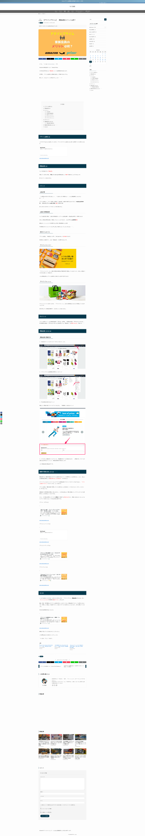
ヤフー (92, 34)
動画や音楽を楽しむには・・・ (51, 125)
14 (100, 57)
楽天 (92, 43)
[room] (103, 2)
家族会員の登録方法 (50, 123)
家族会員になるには (49, 121)
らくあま (72, 6)
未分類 (93, 41)
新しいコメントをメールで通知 (45, 808)
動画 (92, 39)
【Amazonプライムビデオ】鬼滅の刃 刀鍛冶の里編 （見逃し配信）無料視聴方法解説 (76, 646)
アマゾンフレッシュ (50, 117)
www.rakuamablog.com (44, 158)
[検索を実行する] (105, 19)
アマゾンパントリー (50, 116)
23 (105, 59)
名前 (41, 791)
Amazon (41, 22)
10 (90, 57)
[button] (42, 59)
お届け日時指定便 (50, 113)
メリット (46, 110)
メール (42, 796)
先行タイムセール (50, 114)
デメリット (47, 119)
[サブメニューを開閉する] (105, 27)
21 (100, 59)
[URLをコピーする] (82, 59)
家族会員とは (47, 108)
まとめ (46, 126)
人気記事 (93, 36)
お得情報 (93, 29)
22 (102, 59)
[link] (52, 685)
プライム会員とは (48, 106)
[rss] (104, 2)
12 (95, 57)
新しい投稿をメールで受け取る (45, 812)
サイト (41, 800)
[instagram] (101, 2)
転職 (92, 46)
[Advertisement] (62, 90)
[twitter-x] (100, 2)
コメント (42, 776)
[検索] (105, 2)
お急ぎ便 (48, 111)
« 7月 (90, 65)
